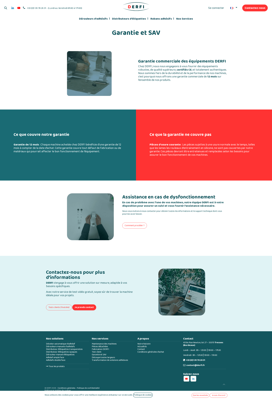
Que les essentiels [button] (200, 395)
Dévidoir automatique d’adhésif (60, 344)
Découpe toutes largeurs (103, 357)
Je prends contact (84, 307)
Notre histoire (143, 344)
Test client (96, 352)
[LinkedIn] (12, 8)
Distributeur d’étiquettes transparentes (64, 349)
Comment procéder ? (134, 225)
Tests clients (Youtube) (58, 307)
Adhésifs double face (55, 360)
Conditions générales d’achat (150, 352)
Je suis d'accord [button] (218, 395)
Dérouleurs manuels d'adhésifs (60, 346)
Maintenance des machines (104, 344)
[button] (5, 8)
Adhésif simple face (55, 357)
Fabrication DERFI (100, 349)
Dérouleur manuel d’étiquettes (60, 354)
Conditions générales (66, 388)
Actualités (142, 346)
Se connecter (216, 8)
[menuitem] (94, 19)
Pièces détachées (100, 346)
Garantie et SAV (99, 354)
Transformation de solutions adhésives (110, 360)
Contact (141, 349)
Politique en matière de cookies (58, 390)
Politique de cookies (143, 395)
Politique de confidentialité (88, 388)
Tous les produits (56, 366)
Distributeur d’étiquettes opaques (61, 352)
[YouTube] (19, 8)
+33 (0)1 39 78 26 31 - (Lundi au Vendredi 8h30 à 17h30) (54, 8)
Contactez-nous (255, 8)
